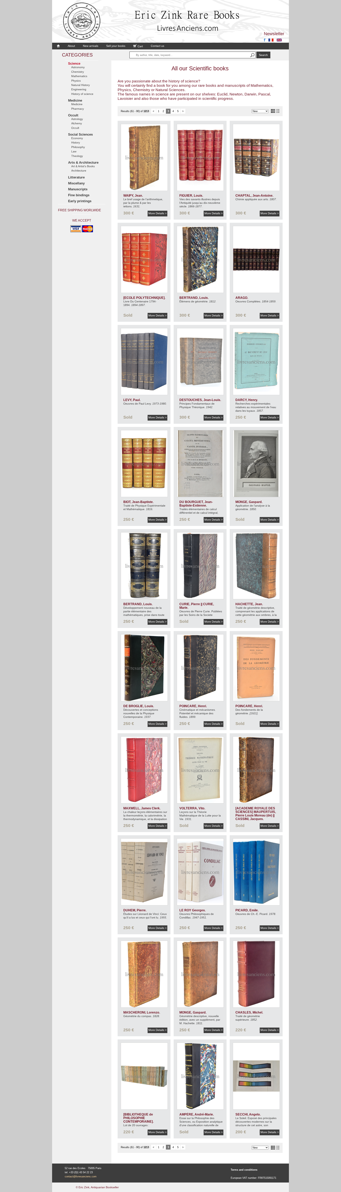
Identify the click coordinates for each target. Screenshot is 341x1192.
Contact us (157, 45)
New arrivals (90, 45)
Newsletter (274, 33)
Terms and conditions (244, 1169)
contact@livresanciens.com (80, 1176)
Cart (140, 46)
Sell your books (115, 45)
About (71, 45)
